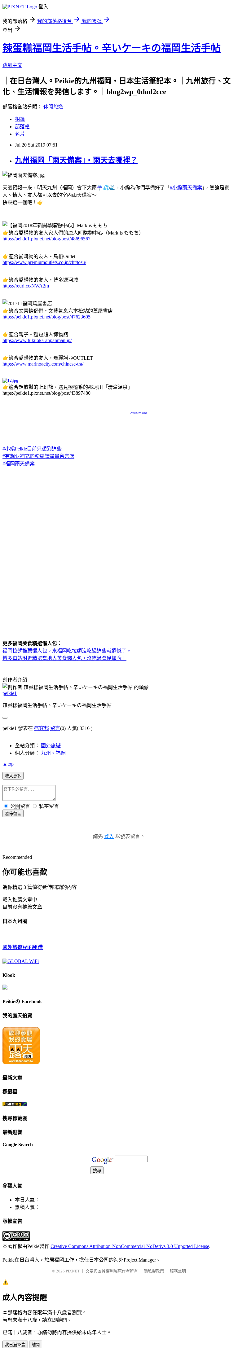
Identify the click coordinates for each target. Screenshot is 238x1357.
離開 (36, 1344)
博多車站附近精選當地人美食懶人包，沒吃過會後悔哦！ (64, 658)
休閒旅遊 (53, 106)
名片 (20, 134)
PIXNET (73, 1271)
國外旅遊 (51, 745)
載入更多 (13, 776)
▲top (8, 763)
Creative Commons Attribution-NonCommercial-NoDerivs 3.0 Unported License (130, 1246)
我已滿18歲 (15, 1344)
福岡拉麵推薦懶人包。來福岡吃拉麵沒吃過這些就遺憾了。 (66, 650)
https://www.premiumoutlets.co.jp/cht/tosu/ (44, 262)
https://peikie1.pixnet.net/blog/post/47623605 (46, 316)
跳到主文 (12, 65)
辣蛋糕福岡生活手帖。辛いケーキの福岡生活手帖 (111, 48)
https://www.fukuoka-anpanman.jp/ (37, 340)
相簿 (20, 119)
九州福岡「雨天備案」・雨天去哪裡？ (76, 160)
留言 (55, 728)
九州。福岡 (53, 753)
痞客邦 (41, 728)
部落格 (22, 126)
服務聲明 (178, 1271)
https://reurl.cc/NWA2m (25, 285)
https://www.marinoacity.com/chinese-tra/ (42, 364)
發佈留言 (13, 813)
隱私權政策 (154, 1271)
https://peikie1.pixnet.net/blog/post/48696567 (46, 238)
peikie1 (9, 693)
